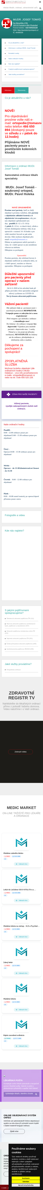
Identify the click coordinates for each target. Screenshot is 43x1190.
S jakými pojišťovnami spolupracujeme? (21, 69)
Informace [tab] (8, 90)
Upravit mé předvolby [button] (26, 1185)
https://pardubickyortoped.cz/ (27, 30)
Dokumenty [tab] (21, 90)
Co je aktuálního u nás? (16, 43)
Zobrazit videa (20, 752)
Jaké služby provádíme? (16, 74)
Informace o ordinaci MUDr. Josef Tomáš (21, 48)
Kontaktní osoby (13, 53)
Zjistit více (14, 1131)
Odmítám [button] (26, 1181)
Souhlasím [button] (26, 1178)
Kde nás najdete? (14, 64)
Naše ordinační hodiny (15, 58)
